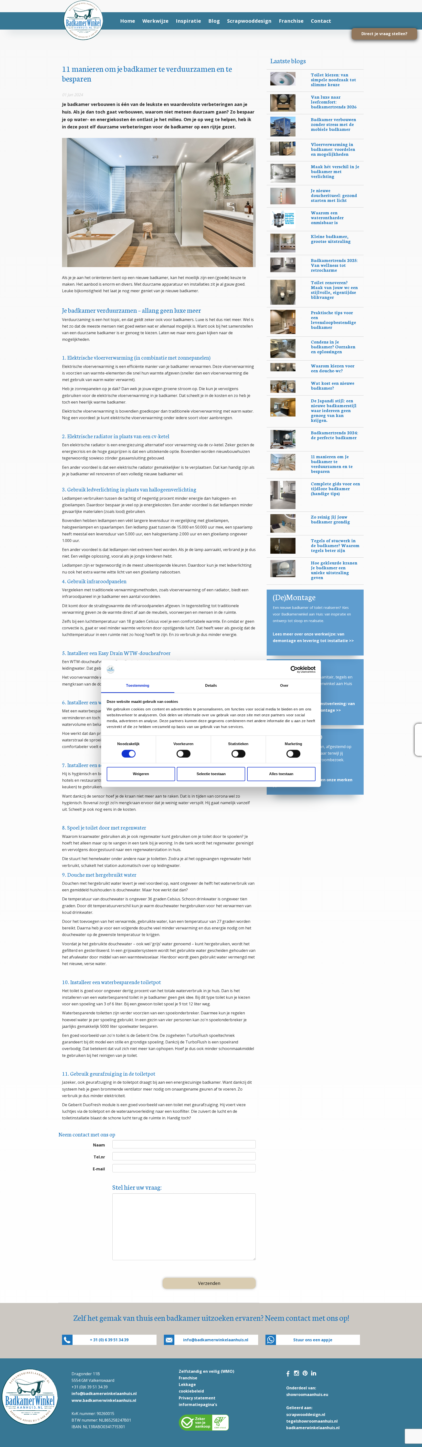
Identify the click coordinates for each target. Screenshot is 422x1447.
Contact (321, 21)
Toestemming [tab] (137, 686)
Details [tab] (211, 686)
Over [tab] (284, 686)
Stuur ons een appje (312, 1340)
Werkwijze (155, 21)
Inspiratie (188, 21)
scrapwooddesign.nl (305, 1414)
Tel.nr (99, 1157)
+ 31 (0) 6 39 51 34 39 (109, 1340)
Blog (214, 21)
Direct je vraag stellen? (384, 33)
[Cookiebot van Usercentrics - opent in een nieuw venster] (294, 669)
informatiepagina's (198, 1404)
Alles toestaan (281, 774)
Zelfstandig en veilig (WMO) (206, 1371)
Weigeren (141, 774)
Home (127, 21)
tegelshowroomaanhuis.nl (312, 1421)
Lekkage (187, 1384)
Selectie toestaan (211, 774)
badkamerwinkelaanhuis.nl (313, 1427)
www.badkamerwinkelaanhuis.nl (104, 1400)
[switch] (183, 754)
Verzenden (209, 1283)
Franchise (291, 21)
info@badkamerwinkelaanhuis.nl (215, 1340)
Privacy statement (197, 1398)
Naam (99, 1145)
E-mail (99, 1169)
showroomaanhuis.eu (307, 1394)
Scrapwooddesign (249, 21)
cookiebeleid (191, 1391)
